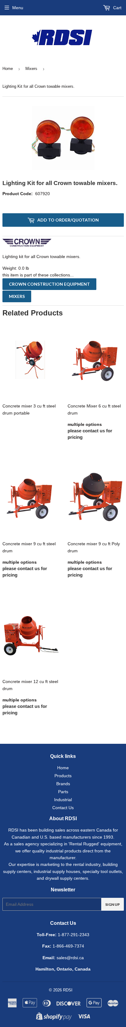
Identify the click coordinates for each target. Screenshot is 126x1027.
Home (7, 68)
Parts (63, 791)
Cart (116, 7)
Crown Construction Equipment (49, 284)
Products (63, 775)
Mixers (31, 68)
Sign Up (112, 904)
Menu (17, 7)
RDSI (67, 990)
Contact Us (63, 807)
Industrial (63, 799)
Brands (63, 783)
